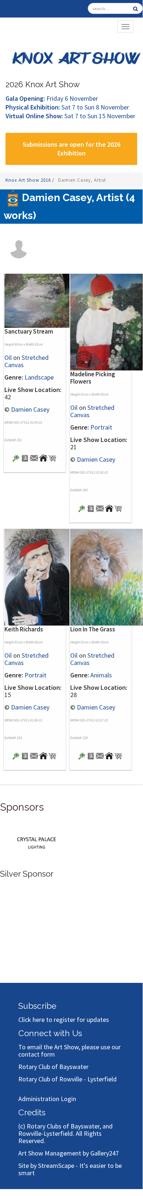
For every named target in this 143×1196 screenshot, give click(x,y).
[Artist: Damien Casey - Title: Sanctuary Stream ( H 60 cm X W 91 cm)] (40, 300)
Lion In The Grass (92, 629)
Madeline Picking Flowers (92, 377)
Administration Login (47, 1099)
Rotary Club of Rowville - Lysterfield (67, 1079)
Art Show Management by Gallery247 (68, 1153)
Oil (8, 357)
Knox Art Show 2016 (28, 180)
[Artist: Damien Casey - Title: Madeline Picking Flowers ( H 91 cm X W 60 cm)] (106, 321)
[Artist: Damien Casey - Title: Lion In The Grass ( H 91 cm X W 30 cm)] (106, 576)
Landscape (39, 377)
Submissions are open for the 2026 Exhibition (71, 148)
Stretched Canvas (26, 361)
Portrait (101, 427)
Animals (101, 675)
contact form (36, 1054)
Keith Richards (23, 629)
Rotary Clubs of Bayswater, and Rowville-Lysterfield (65, 1130)
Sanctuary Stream (28, 331)
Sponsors (22, 807)
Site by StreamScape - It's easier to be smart (70, 1169)
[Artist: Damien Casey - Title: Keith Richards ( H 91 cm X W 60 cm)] (40, 576)
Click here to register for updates (63, 1019)
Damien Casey (30, 409)
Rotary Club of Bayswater (53, 1066)
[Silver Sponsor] (36, 842)
